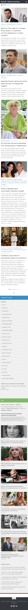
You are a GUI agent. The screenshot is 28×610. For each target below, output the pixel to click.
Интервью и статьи (17, 181)
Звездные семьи (11, 75)
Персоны (19, 24)
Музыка (4, 359)
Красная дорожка (6, 352)
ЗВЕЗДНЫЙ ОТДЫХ (7, 330)
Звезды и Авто (6, 333)
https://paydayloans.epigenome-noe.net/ (11, 418)
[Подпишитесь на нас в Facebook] (14, 606)
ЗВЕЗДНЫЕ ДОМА (11, 24)
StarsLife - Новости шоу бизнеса (11, 1)
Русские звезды (6, 375)
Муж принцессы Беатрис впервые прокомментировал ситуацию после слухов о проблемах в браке (12, 556)
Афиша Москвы (6, 317)
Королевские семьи (7, 249)
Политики (4, 372)
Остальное (11, 182)
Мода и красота (6, 356)
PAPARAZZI (9, 179)
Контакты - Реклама (6, 410)
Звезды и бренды (6, 336)
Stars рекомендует (6, 314)
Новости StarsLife (6, 362)
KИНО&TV (3, 24)
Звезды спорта (6, 340)
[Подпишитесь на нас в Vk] (16, 606)
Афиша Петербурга (7, 320)
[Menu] (26, 1)
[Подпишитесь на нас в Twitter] (12, 606)
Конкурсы (20, 75)
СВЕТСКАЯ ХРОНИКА (7, 251)
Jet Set (4, 304)
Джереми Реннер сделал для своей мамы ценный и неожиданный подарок (14, 83)
